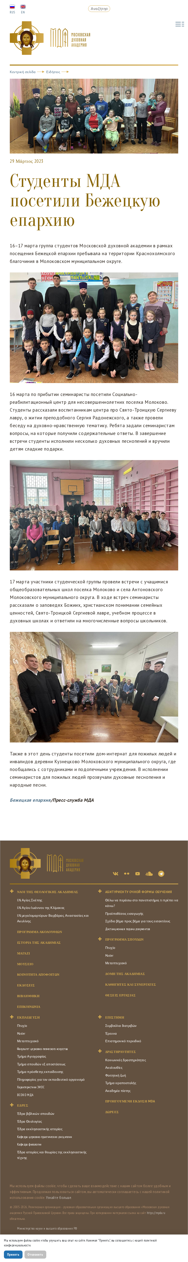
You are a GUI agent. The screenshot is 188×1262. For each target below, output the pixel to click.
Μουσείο (25, 964)
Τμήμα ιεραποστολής (120, 1083)
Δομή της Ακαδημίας (125, 974)
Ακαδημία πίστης (117, 1091)
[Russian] (12, 6)
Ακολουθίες (113, 1068)
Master (109, 956)
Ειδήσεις (53, 72)
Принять (13, 1254)
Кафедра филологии (29, 1144)
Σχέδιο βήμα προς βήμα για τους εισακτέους (137, 921)
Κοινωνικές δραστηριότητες (125, 1060)
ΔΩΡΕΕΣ (112, 1112)
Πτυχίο (110, 948)
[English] (23, 6)
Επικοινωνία (28, 1007)
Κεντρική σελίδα (23, 72)
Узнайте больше (58, 1197)
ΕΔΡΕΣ (22, 1105)
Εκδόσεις (26, 985)
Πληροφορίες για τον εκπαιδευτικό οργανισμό (51, 1080)
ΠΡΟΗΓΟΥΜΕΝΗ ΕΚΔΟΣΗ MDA (130, 1101)
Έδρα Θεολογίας (29, 1121)
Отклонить (35, 1254)
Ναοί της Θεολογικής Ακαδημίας (47, 892)
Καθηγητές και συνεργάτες (130, 985)
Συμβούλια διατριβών (121, 1026)
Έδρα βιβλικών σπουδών (35, 1114)
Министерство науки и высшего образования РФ (47, 1228)
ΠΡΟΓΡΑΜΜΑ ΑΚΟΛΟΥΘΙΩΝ (39, 932)
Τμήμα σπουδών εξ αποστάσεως (41, 1064)
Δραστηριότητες (120, 1052)
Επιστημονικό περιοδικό (123, 1041)
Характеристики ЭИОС (31, 1087)
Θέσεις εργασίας (120, 995)
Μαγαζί (23, 953)
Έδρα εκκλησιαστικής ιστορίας (39, 1129)
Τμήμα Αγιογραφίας (31, 1056)
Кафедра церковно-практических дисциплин (44, 1137)
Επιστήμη (114, 1017)
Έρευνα (111, 1033)
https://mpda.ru (156, 1213)
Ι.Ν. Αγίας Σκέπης (29, 900)
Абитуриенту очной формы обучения (138, 892)
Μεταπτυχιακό (116, 963)
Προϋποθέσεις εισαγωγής (124, 914)
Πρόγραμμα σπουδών (124, 939)
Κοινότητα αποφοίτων (38, 975)
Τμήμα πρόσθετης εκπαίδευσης (40, 1072)
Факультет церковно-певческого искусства (42, 1049)
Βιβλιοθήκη (28, 996)
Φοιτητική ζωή (115, 1075)
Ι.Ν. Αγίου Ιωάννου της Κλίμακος (40, 908)
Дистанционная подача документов (127, 929)
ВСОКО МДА (25, 1095)
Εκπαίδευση (28, 1017)
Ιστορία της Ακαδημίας (39, 943)
